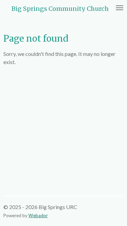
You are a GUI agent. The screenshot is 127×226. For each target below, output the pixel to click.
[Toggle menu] (119, 8)
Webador (38, 215)
